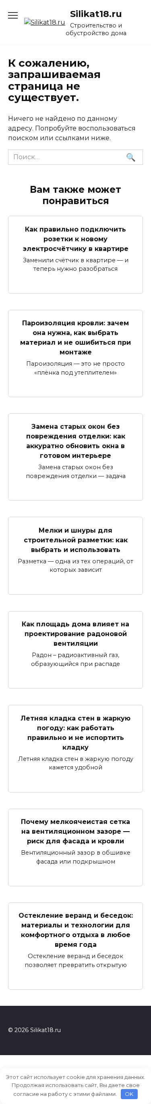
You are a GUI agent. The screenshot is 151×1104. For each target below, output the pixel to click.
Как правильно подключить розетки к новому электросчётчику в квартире (75, 238)
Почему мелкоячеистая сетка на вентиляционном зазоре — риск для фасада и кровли (75, 831)
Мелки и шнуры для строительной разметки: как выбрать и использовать (76, 539)
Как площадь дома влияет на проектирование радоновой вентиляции (75, 633)
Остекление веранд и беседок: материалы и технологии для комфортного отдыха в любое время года (76, 930)
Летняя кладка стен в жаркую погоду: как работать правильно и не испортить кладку (75, 732)
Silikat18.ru (96, 13)
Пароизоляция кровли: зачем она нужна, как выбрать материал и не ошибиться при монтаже (75, 337)
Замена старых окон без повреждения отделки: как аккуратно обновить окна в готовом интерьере (75, 441)
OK (129, 1094)
